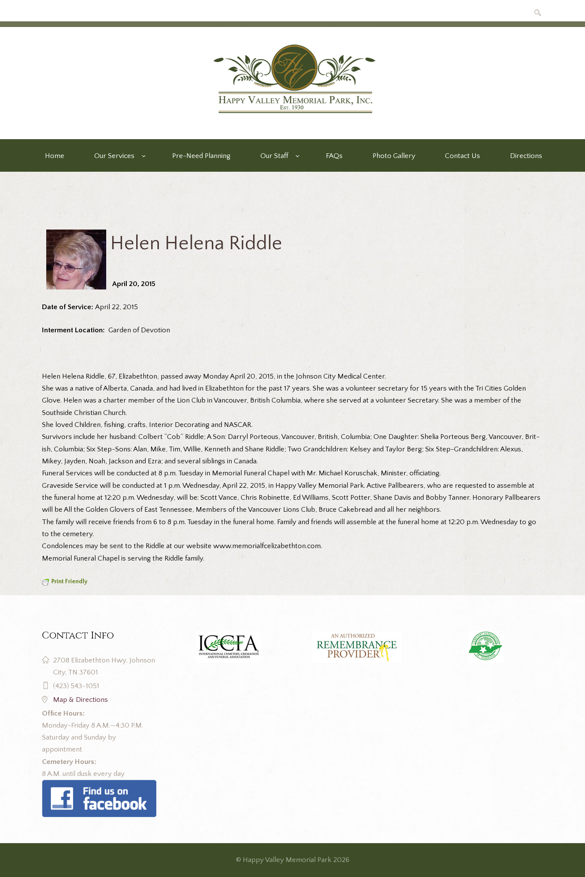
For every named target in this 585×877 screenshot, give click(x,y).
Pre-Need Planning (201, 156)
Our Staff (274, 156)
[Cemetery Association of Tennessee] (486, 647)
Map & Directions (80, 700)
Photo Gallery (394, 156)
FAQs (334, 156)
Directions (526, 156)
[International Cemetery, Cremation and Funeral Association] (99, 786)
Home (54, 156)
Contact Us (462, 156)
